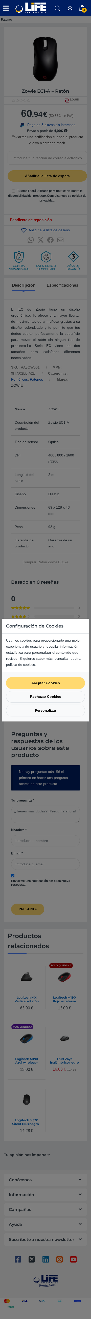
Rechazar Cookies (45, 697)
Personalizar (45, 710)
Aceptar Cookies (45, 683)
